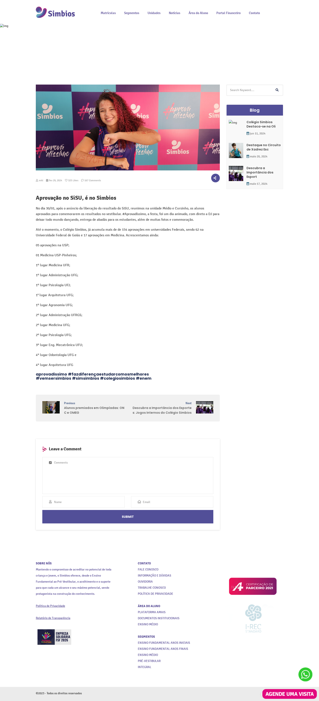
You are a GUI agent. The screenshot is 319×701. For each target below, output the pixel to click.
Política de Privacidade (50, 606)
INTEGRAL (144, 667)
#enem (143, 378)
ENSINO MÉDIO (148, 655)
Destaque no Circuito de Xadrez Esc (264, 147)
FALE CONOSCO (148, 569)
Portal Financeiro (228, 13)
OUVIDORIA (145, 581)
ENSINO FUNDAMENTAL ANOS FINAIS (163, 649)
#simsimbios (85, 378)
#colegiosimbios (117, 378)
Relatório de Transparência (53, 618)
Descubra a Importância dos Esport (260, 172)
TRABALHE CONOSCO (152, 588)
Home (121, 60)
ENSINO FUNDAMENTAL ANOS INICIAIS (164, 643)
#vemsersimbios (53, 378)
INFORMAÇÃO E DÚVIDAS (154, 575)
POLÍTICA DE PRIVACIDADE (155, 594)
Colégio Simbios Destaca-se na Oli (261, 124)
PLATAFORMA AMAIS (152, 612)
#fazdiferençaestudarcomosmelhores (108, 374)
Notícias (174, 13)
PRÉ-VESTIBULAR (149, 661)
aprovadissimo (51, 374)
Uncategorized (141, 60)
